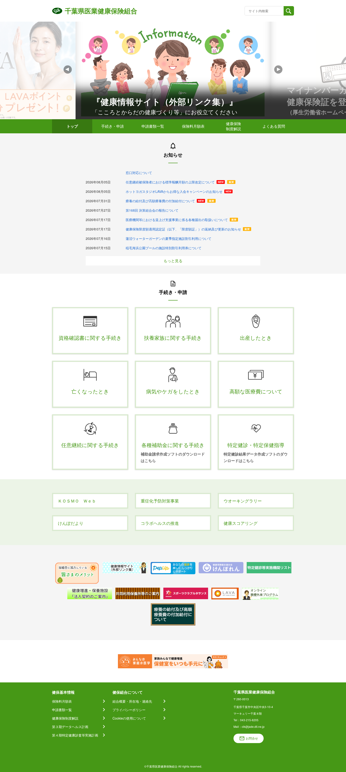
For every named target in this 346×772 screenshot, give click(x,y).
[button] (278, 69)
